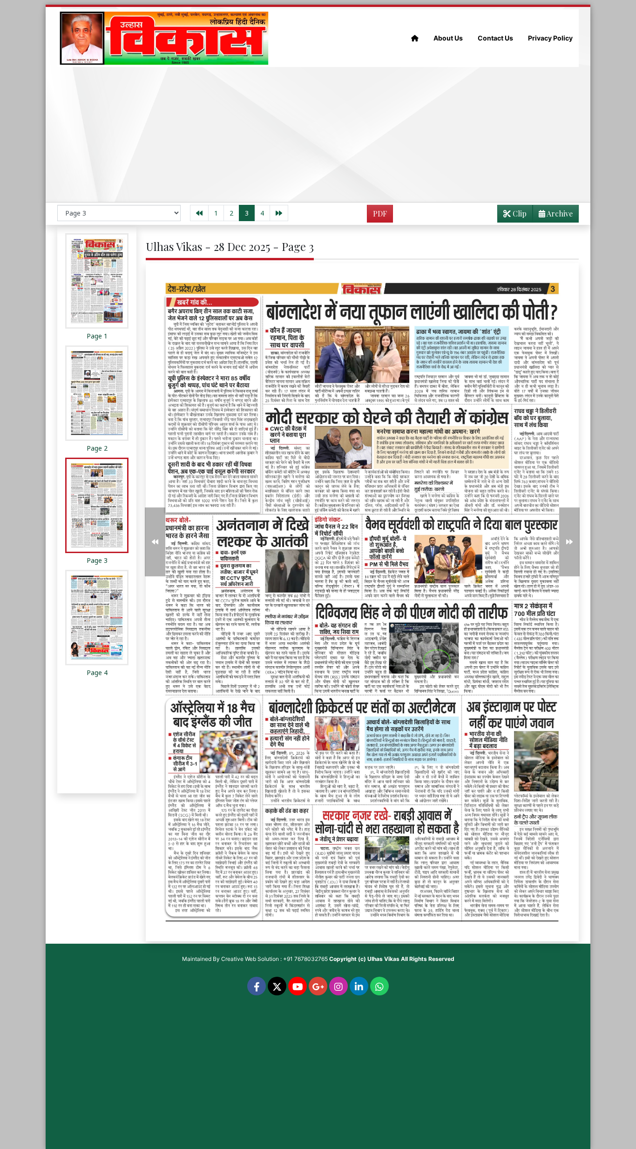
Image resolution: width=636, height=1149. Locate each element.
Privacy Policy (550, 38)
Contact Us (495, 38)
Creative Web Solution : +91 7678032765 (274, 958)
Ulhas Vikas (383, 958)
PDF (380, 213)
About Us (448, 38)
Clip (519, 213)
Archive (559, 213)
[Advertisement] (318, 134)
